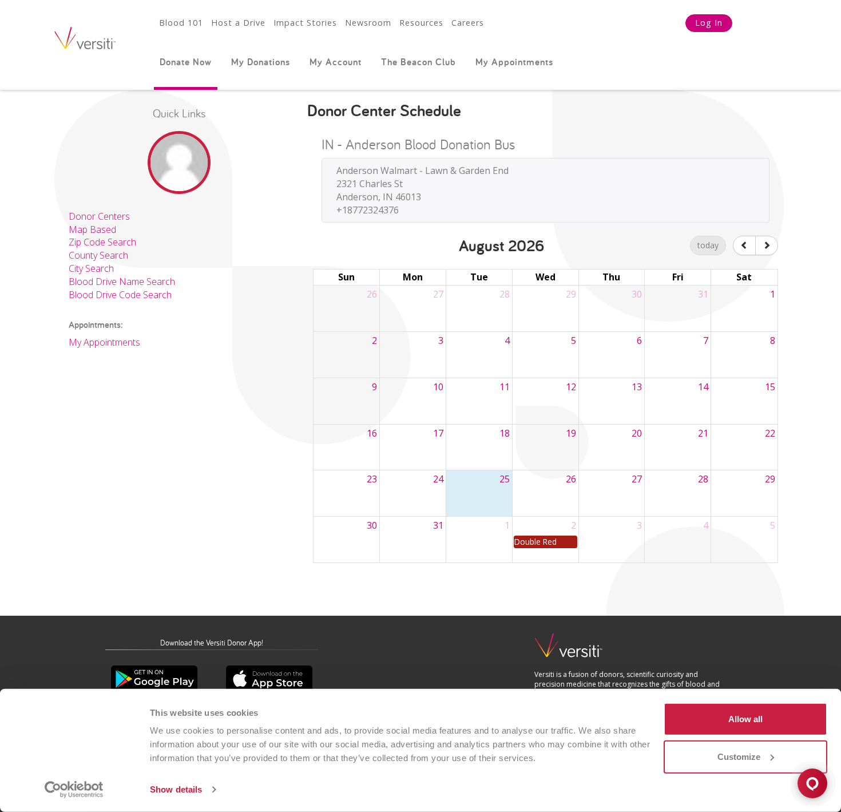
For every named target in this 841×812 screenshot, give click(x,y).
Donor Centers (99, 216)
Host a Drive (238, 22)
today (708, 245)
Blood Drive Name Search (122, 281)
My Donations (260, 62)
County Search (98, 255)
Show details (176, 789)
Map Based (92, 229)
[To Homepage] (568, 650)
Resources (421, 22)
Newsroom (368, 22)
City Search (91, 268)
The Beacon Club (418, 62)
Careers (467, 22)
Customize (738, 756)
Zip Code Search (102, 242)
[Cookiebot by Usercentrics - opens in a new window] (74, 789)
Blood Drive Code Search (120, 294)
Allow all (745, 719)
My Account (336, 62)
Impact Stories (305, 22)
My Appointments (514, 62)
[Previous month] (744, 245)
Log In (709, 22)
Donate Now (186, 62)
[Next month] (766, 245)
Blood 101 (181, 22)
